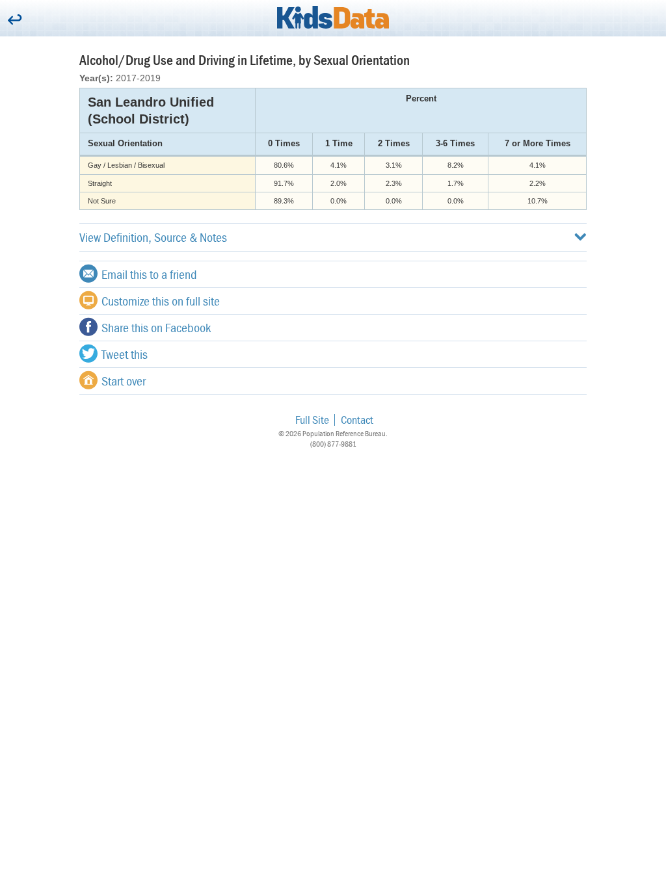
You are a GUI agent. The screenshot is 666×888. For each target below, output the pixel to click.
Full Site (312, 419)
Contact (357, 419)
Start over (123, 380)
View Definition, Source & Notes (153, 237)
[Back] (14, 20)
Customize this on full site (160, 301)
